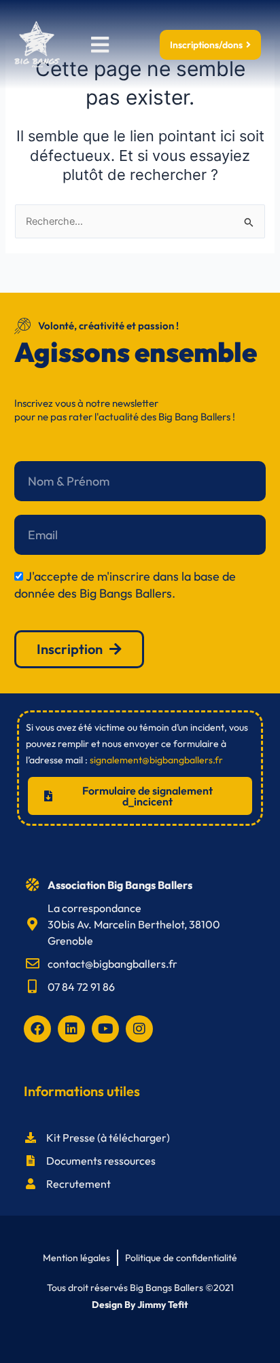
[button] (100, 44)
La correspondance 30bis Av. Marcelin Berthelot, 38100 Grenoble (134, 924)
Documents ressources (101, 1160)
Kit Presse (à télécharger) (108, 1137)
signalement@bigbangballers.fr (156, 760)
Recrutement (78, 1184)
